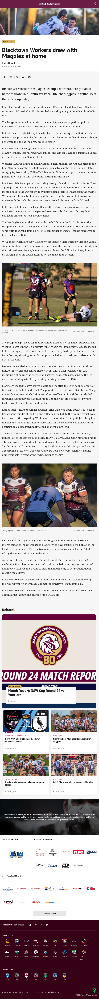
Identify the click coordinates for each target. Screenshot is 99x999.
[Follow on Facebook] (36, 925)
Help (34, 992)
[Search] (95, 4)
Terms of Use (6, 992)
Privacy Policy (18, 992)
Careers (28, 992)
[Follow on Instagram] (47, 925)
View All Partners (49, 913)
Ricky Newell (8, 63)
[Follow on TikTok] (30, 925)
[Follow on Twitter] (42, 925)
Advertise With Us (54, 992)
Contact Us (42, 992)
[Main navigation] (3, 4)
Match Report (9, 41)
